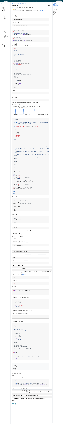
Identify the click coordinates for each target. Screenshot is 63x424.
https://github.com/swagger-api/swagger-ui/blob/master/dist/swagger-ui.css (24, 111)
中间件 (24, 3)
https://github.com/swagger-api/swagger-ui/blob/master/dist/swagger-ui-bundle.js (24, 112)
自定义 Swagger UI (55, 9)
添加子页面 (55, 4)
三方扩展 (21, 3)
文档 (12, 3)
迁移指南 (54, 7)
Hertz (15, 3)
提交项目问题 (56, 6)
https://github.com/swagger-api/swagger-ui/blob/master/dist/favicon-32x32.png (24, 110)
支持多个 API (55, 13)
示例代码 (54, 12)
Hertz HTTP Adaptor (43, 10)
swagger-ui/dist (16, 107)
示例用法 (54, 8)
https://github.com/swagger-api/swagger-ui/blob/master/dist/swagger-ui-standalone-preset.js (26, 113)
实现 (16, 236)
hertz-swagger (24, 274)
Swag (24, 241)
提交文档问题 (56, 5)
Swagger (26, 3)
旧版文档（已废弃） (55, 10)
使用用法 (54, 11)
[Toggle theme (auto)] (52, 1)
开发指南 (18, 3)
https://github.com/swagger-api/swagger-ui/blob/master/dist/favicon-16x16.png (24, 109)
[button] (31, 1)
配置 (53, 14)
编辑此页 (55, 3)
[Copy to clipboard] (48, 18)
